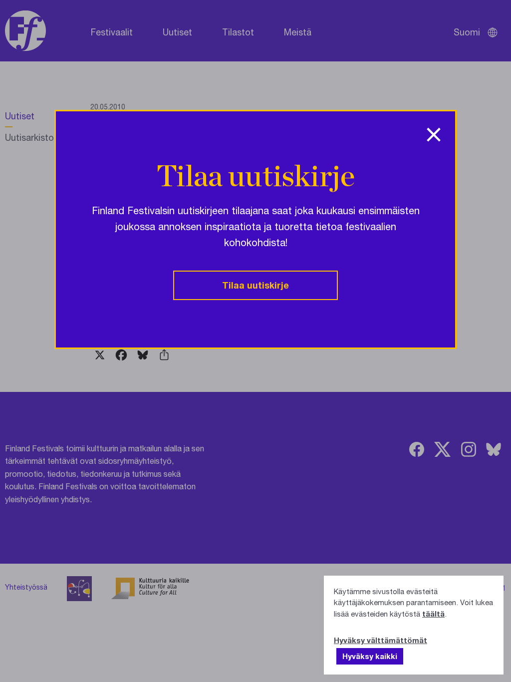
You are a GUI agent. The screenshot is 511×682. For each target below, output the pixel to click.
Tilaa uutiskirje (255, 285)
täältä (433, 613)
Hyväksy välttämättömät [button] (380, 640)
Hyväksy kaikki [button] (369, 656)
